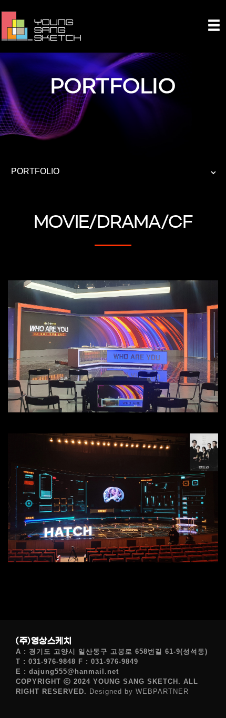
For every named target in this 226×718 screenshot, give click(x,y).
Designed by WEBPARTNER (139, 691)
